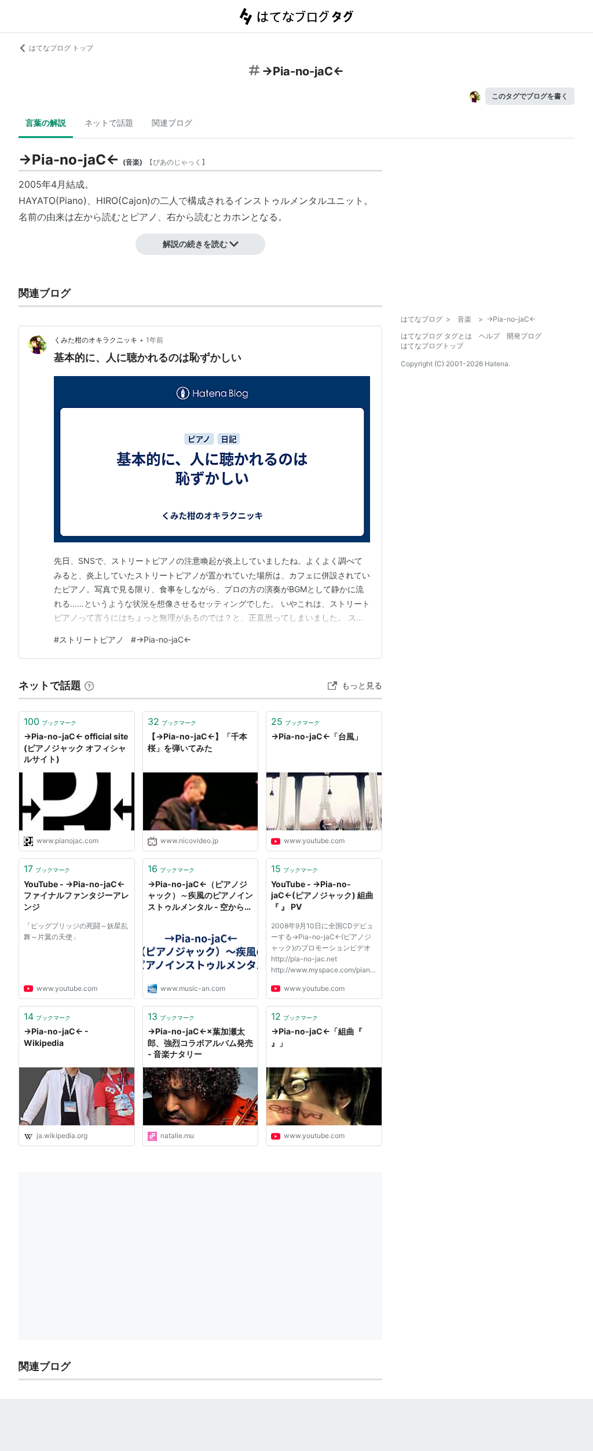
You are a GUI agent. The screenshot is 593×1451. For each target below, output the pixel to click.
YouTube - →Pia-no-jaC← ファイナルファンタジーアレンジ (77, 895)
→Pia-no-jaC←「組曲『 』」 (317, 1037)
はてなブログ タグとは (436, 335)
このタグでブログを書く (530, 96)
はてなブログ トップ (61, 47)
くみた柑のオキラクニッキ (95, 340)
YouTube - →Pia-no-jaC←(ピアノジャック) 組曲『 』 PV (322, 895)
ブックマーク (50, 721)
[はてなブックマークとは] (89, 685)
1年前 (154, 340)
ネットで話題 (109, 122)
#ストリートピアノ (89, 639)
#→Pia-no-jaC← (161, 639)
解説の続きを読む (195, 244)
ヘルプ (489, 335)
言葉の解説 (45, 122)
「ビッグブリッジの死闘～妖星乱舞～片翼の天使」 (76, 931)
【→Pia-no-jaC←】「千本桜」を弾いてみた (197, 742)
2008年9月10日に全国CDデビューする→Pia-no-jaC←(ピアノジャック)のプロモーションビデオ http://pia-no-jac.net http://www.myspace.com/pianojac (323, 949)
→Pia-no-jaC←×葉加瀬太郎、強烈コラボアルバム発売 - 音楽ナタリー (200, 1042)
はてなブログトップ (432, 345)
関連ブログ (172, 122)
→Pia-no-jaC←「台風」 (317, 736)
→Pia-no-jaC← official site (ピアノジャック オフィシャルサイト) (76, 747)
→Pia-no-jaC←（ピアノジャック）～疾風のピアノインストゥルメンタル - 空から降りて (200, 896)
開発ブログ (524, 335)
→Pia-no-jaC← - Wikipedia (56, 1037)
